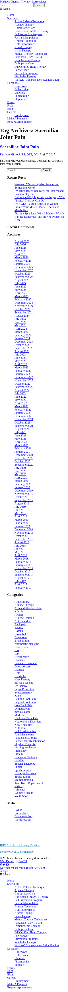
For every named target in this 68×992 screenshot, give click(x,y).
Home (10, 14)
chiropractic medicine (27, 643)
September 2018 (24, 539)
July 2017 (20, 581)
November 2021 (24, 419)
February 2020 (23, 484)
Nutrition (20, 728)
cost (17, 653)
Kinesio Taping (23, 47)
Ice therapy (21, 685)
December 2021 (24, 416)
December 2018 (24, 529)
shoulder (19, 760)
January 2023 (22, 373)
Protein (19, 753)
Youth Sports (22, 796)
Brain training (22, 640)
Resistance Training (26, 757)
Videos (18, 786)
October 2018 (22, 535)
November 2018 (24, 532)
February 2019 (23, 522)
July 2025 (20, 283)
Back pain (20, 624)
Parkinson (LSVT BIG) (28, 56)
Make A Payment (17, 118)
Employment (22, 115)
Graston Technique (25, 40)
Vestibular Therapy (25, 76)
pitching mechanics (25, 747)
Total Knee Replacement (29, 783)
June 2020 (20, 471)
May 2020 (20, 474)
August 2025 (22, 280)
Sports (18, 766)
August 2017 (22, 577)
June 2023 (20, 357)
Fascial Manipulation (26, 37)
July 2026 (20, 244)
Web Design (7, 861)
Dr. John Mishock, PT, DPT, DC (19, 154)
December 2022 (24, 377)
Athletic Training (24, 617)
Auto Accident (23, 621)
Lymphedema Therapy (27, 60)
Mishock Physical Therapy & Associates (23, 1)
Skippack (20, 99)
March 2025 (21, 296)
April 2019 (21, 516)
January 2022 (22, 412)
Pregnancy (21, 750)
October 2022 (22, 383)
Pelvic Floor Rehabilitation (30, 740)
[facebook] (1, 864)
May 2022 (20, 399)
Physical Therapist (25, 744)
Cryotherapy (22, 656)
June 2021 (20, 435)
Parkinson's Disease (26, 737)
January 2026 (22, 263)
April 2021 (21, 441)
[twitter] (3, 864)
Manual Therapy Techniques (31, 53)
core (17, 650)
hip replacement (24, 682)
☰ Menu (5, 8)
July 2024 (20, 318)
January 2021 (22, 451)
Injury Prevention (24, 689)
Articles (19, 614)
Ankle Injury (22, 601)
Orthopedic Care (24, 63)
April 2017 (21, 584)
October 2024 (22, 309)
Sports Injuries (23, 770)
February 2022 (23, 409)
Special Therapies (25, 763)
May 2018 (20, 552)
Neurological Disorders (28, 721)
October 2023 (22, 344)
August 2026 (22, 241)
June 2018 (20, 548)
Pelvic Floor (21, 69)
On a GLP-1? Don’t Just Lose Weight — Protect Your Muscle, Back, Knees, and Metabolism (38, 207)
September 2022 (24, 386)
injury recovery (23, 692)
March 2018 (21, 558)
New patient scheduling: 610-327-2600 (22, 867)
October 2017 (22, 571)
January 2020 (22, 487)
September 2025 (24, 276)
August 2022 (22, 390)
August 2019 (22, 503)
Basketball (20, 634)
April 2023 (21, 364)
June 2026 (20, 247)
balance (19, 627)
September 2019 (24, 500)
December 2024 (24, 302)
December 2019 (24, 490)
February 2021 (23, 448)
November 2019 (24, 493)
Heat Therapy (22, 679)
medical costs (22, 711)
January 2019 (22, 526)
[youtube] (7, 864)
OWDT (22, 861)
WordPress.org (23, 819)
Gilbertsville (21, 89)
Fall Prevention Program (28, 34)
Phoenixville (22, 95)
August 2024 (22, 315)
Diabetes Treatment (26, 663)
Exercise (19, 669)
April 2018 (21, 555)
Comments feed (23, 816)
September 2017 (24, 574)
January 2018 (22, 565)
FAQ (10, 105)
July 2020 (20, 467)
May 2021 (20, 438)
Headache (20, 676)
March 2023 (21, 367)
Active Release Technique (29, 21)
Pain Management (25, 734)
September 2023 (24, 348)
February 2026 (23, 260)
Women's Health (24, 792)
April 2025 (21, 293)
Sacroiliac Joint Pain (19, 146)
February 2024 (23, 335)
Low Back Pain (23, 705)
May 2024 (20, 325)
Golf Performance (25, 44)
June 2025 (20, 286)
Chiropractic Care (25, 27)
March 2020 (21, 480)
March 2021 (21, 445)
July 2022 (20, 393)
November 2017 (24, 568)
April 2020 (21, 477)
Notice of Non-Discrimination (17, 851)
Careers (11, 112)
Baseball (19, 630)
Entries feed (21, 813)
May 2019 (20, 513)
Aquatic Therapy (24, 24)
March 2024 (21, 331)
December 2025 (24, 267)
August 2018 (22, 542)
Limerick (20, 92)
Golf (17, 672)
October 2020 (22, 461)
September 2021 (24, 425)
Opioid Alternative (25, 731)
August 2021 (22, 429)
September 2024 (24, 312)
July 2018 (20, 545)
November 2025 (24, 270)
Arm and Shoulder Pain (28, 608)
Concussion (21, 647)
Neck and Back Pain (26, 718)
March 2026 (21, 257)
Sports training (23, 776)
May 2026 (20, 250)
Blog (10, 108)
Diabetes (19, 660)
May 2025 (20, 289)
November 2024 (24, 305)
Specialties (13, 18)
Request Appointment (19, 121)
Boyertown (21, 86)
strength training (24, 779)
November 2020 (24, 458)
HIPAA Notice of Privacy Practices (20, 845)
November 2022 (24, 380)
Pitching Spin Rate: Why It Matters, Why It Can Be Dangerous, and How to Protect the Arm (39, 216)
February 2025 (23, 299)
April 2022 (21, 403)
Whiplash (20, 789)
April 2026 (21, 254)
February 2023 (23, 370)
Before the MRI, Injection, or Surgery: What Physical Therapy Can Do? (40, 199)
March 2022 (21, 406)
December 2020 (24, 454)
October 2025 (22, 273)
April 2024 (21, 328)
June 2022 (20, 396)
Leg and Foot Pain (25, 698)
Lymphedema (22, 708)
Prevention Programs (26, 73)
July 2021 (20, 432)
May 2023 (20, 361)
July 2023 (20, 354)
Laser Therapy (23, 50)
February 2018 (23, 561)
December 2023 (24, 341)
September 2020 (24, 464)
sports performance (25, 773)
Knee (18, 695)
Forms (11, 102)
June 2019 (20, 509)
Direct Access (22, 666)
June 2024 (20, 322)
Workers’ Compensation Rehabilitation (37, 79)
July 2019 (20, 506)
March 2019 (21, 519)
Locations (12, 82)
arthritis (19, 611)
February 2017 (23, 587)
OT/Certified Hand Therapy (31, 66)
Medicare (20, 715)
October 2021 (22, 422)
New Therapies (23, 724)
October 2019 (22, 497)
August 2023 (22, 351)
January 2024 (22, 338)
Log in (18, 809)
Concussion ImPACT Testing (31, 31)
